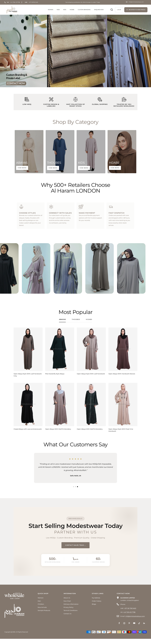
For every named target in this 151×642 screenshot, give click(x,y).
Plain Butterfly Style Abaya (54, 374)
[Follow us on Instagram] (124, 626)
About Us (67, 601)
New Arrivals (42, 610)
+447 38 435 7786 (129, 615)
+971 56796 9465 (31, 2)
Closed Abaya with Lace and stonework (28, 429)
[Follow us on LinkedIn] (144, 626)
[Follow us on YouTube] (134, 626)
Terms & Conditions (70, 613)
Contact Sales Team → (75, 548)
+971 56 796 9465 (130, 611)
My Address (96, 601)
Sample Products (44, 613)
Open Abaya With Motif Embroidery (58, 429)
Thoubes (76, 319)
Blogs (94, 607)
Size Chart (67, 604)
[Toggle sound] (24, 247)
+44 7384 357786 (13, 2)
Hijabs (72, 9)
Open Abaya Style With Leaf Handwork (91, 374)
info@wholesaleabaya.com (136, 2)
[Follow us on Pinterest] (129, 626)
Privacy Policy (68, 610)
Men (58, 9)
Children (41, 607)
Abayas (62, 319)
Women (50, 9)
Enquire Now (99, 9)
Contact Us (67, 617)
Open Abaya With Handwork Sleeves (121, 374)
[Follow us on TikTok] (139, 626)
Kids (64, 9)
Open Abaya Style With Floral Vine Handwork (120, 430)
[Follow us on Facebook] (119, 626)
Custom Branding (84, 9)
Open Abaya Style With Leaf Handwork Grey (28, 375)
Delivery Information (71, 607)
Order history (96, 604)
